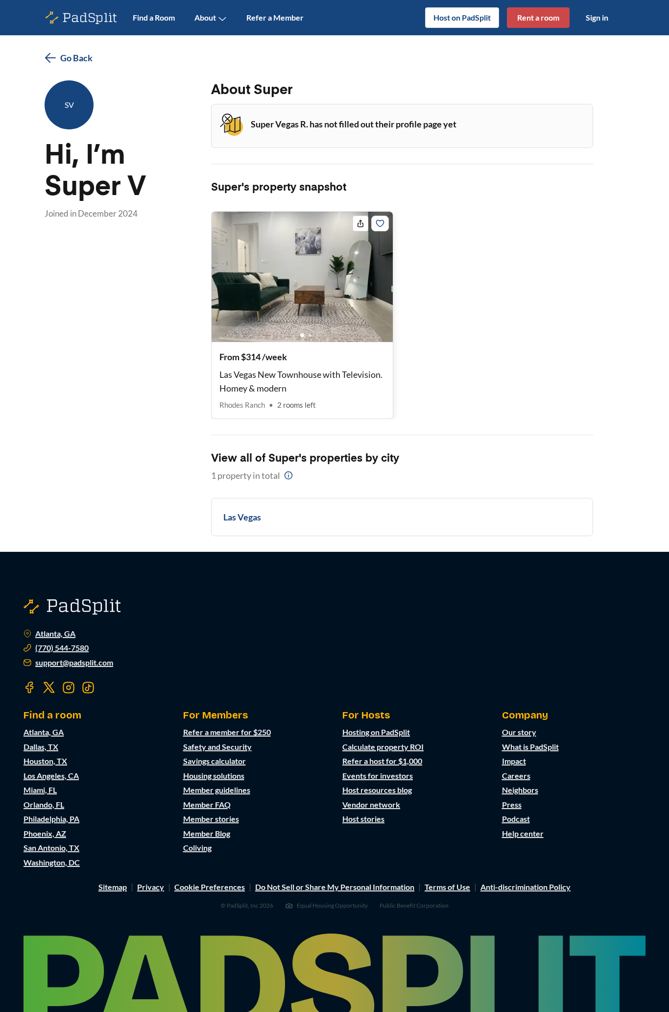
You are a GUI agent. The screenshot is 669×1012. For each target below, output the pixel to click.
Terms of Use (447, 886)
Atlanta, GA (55, 634)
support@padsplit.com (74, 662)
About (205, 17)
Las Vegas (242, 517)
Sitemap (112, 886)
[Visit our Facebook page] (29, 687)
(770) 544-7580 (62, 648)
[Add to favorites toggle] (380, 223)
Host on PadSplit (462, 17)
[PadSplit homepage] (81, 17)
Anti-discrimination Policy (525, 886)
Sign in (597, 17)
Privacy (150, 886)
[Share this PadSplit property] (360, 223)
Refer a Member (275, 17)
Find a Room (154, 17)
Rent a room (538, 17)
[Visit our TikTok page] (88, 687)
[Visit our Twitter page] (49, 687)
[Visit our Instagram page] (68, 687)
